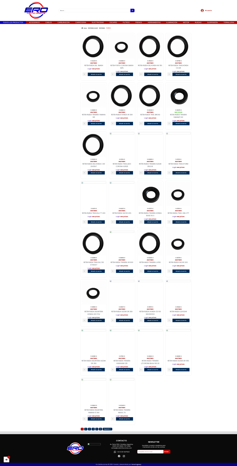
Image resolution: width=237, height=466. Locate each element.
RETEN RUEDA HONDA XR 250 (122, 115)
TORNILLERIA (228, 22)
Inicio (85, 28)
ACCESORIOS (34, 22)
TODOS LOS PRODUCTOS (13, 22)
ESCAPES (113, 22)
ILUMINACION (171, 22)
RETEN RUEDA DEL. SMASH (93, 65)
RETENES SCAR (93, 28)
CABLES (48, 22)
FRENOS (138, 22)
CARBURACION (63, 22)
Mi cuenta (208, 10)
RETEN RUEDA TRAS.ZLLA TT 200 (93, 213)
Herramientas (154, 22)
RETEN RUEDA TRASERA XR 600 (122, 262)
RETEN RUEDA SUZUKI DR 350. (178, 361)
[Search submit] (132, 10)
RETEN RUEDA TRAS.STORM (178, 164)
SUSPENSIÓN (212, 22)
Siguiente (106, 429)
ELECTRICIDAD (98, 22)
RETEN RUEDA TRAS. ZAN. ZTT (178, 213)
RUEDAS (198, 22)
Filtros (126, 22)
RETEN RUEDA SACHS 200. (121, 213)
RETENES (102, 28)
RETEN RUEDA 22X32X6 (178, 311)
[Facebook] (119, 456)
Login (90, 69)
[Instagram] (124, 456)
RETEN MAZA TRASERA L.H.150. (150, 262)
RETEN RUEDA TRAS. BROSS (150, 115)
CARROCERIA (80, 22)
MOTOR (186, 22)
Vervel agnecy (136, 464)
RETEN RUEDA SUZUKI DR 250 (122, 311)
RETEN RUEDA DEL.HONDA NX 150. (150, 65)
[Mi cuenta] (202, 10)
